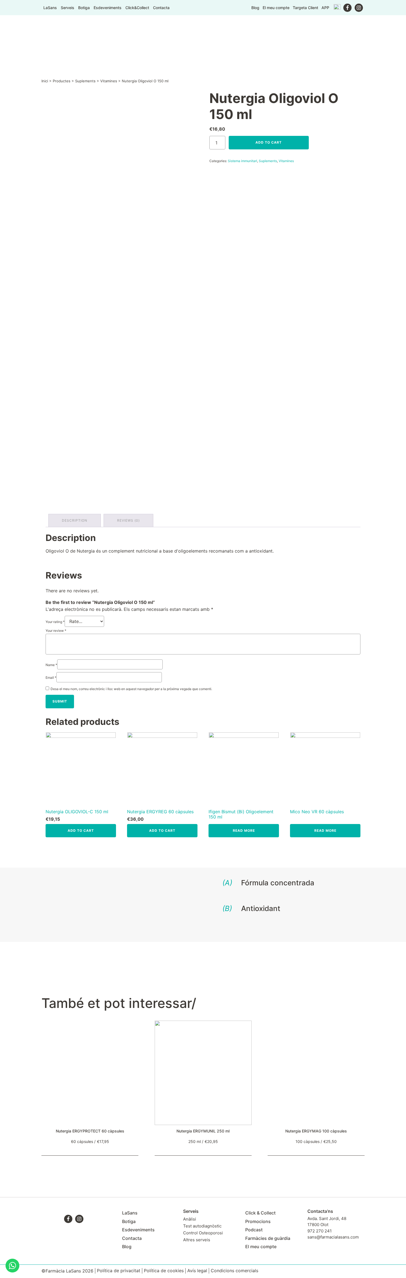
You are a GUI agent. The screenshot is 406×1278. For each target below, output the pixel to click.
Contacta (161, 8)
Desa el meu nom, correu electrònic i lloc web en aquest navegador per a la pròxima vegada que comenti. (131, 689)
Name (51, 665)
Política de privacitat (118, 1270)
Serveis (67, 8)
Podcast (254, 1229)
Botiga (84, 8)
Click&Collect (137, 8)
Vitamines (108, 81)
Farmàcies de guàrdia (267, 1238)
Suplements (85, 81)
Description (74, 520)
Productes (61, 81)
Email (51, 677)
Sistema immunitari (242, 161)
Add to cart (268, 142)
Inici (44, 81)
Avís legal (197, 1270)
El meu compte (276, 7)
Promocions (258, 1221)
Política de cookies (164, 1270)
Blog (255, 7)
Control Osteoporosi (203, 1232)
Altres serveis (196, 1239)
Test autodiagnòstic (202, 1226)
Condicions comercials (234, 1270)
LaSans (50, 8)
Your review (56, 631)
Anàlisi (189, 1219)
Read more (244, 830)
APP (325, 7)
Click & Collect (260, 1213)
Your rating (55, 622)
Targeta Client (305, 7)
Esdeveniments (108, 8)
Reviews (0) (128, 520)
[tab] (74, 520)
